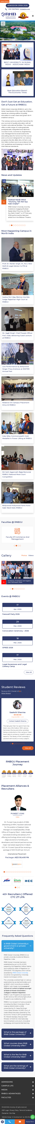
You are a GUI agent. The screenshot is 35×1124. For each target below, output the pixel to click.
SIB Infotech (28, 1117)
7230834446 (25, 9)
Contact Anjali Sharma (17, 721)
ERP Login (5, 1110)
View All (29, 672)
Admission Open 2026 (17, 5)
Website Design (6, 1117)
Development (18, 1117)
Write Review (6, 693)
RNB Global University (20, 973)
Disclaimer (5, 1113)
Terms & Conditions (25, 1110)
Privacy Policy (14, 1110)
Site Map (12, 1113)
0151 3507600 (13, 9)
